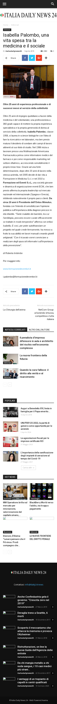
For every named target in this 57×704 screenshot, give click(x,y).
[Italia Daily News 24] (28, 15)
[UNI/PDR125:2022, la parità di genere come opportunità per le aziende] (10, 426)
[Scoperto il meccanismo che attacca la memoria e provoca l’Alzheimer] (9, 632)
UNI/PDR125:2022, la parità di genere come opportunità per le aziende (36, 426)
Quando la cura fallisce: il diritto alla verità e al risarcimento (34, 373)
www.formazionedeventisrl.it (17, 269)
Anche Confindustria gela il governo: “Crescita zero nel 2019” (33, 600)
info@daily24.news (34, 584)
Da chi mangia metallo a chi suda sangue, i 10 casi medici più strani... (34, 666)
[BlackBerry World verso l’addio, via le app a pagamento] (42, 491)
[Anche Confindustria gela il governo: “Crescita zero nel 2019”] (9, 601)
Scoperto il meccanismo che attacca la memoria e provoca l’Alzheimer (34, 631)
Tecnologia (35, 499)
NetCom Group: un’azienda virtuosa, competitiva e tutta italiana (44, 314)
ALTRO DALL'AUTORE (39, 330)
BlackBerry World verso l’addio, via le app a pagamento (41, 505)
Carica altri (27, 467)
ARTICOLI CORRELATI (15, 330)
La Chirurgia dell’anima (14, 309)
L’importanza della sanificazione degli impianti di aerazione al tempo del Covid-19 (37, 455)
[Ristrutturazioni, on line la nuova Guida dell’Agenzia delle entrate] (9, 651)
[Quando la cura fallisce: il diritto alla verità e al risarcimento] (10, 373)
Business (7, 532)
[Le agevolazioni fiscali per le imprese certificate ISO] (10, 442)
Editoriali (15, 25)
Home (5, 25)
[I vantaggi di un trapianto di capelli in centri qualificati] (9, 683)
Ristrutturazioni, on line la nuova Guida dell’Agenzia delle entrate (35, 650)
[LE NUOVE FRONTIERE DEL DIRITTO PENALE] (42, 525)
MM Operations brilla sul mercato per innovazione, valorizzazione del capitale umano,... (15, 508)
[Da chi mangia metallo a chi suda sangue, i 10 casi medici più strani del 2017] (9, 667)
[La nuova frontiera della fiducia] (10, 359)
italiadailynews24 (13, 51)
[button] (52, 4)
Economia (7, 499)
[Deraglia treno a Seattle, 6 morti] (9, 617)
